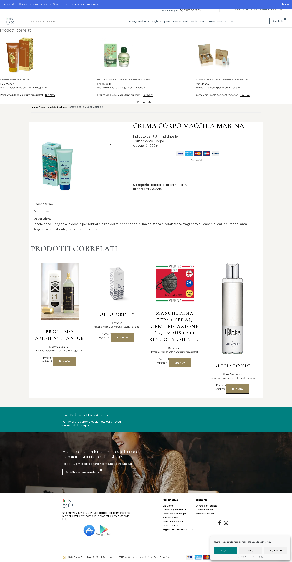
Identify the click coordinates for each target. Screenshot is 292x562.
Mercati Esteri (180, 21)
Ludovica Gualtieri (59, 346)
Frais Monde (9, 84)
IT (196, 10)
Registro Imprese (161, 21)
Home (34, 107)
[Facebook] (219, 523)
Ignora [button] (286, 4)
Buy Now (52, 94)
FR (188, 10)
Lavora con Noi (214, 21)
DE (192, 10)
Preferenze (275, 550)
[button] (110, 144)
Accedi (237, 9)
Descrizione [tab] (44, 204)
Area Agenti (278, 9)
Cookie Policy (243, 557)
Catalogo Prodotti (137, 21)
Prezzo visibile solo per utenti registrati (23, 94)
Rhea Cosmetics (232, 374)
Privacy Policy (257, 557)
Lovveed (117, 323)
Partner (229, 21)
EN (185, 10)
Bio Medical (175, 348)
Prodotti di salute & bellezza (53, 107)
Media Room (197, 21)
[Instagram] (226, 523)
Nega (250, 550)
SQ (181, 10)
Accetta (225, 550)
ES (199, 10)
